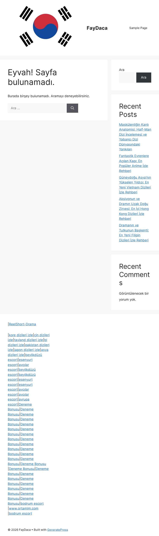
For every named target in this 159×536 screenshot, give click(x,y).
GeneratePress (57, 530)
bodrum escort (32, 503)
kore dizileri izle (21, 335)
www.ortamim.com (23, 508)
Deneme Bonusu (33, 464)
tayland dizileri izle (28, 340)
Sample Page (138, 28)
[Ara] (72, 108)
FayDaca (97, 28)
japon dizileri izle (27, 350)
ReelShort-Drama (22, 324)
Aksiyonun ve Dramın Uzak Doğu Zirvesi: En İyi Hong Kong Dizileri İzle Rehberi (134, 209)
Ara (121, 70)
